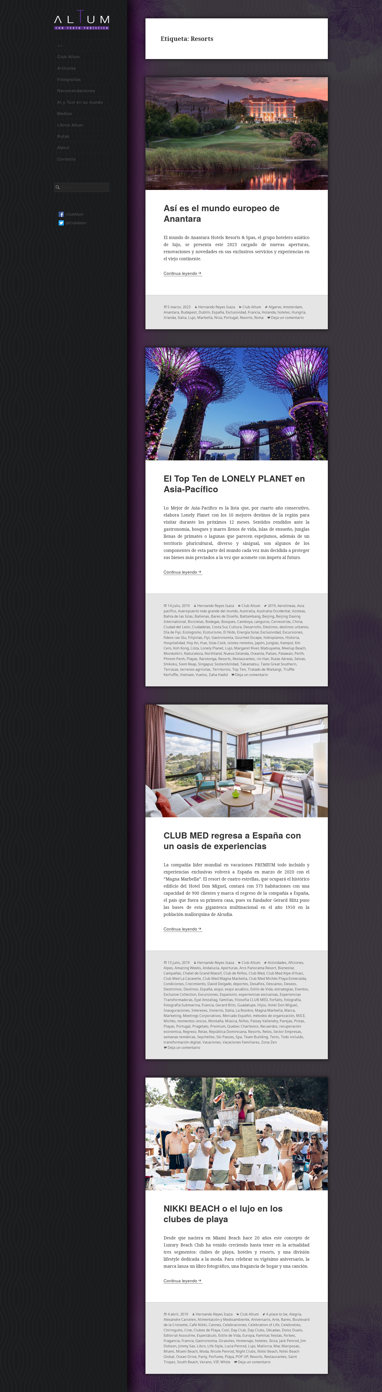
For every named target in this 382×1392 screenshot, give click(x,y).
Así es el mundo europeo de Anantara (222, 212)
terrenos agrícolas (195, 669)
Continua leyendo (180, 273)
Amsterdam (292, 306)
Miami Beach (187, 1351)
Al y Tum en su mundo (80, 102)
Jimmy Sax (186, 1346)
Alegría (295, 1314)
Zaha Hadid (218, 674)
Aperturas (229, 967)
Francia (254, 312)
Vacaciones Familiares (241, 1042)
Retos (267, 1031)
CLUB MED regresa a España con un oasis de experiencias (232, 840)
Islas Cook (217, 642)
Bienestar (286, 967)
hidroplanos (274, 637)
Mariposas (290, 1346)
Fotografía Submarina (182, 1005)
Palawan (285, 653)
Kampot (286, 642)
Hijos (261, 1005)
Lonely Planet (212, 648)
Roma (259, 317)
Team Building (256, 1036)
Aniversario (260, 1319)
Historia (292, 637)
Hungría (298, 312)
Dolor (286, 1330)
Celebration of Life (263, 1324)
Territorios (221, 669)
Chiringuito (173, 1330)
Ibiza (273, 1340)
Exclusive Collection (180, 994)
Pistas (299, 1021)
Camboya (244, 621)
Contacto (66, 159)
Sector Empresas (287, 1031)
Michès (170, 1021)
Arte (275, 1319)
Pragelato (200, 1026)
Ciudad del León (177, 626)
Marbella (204, 317)
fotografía (292, 999)
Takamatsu (249, 664)
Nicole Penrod (222, 1351)
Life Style (215, 1346)
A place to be (276, 1314)
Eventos (301, 989)
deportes (240, 983)
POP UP (242, 1356)
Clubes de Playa (207, 1330)
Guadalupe (246, 1005)
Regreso (189, 1031)
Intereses (199, 1010)
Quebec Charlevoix (242, 1026)
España (218, 312)
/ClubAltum (74, 214)
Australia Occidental (273, 611)
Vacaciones (211, 1042)
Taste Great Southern (278, 664)
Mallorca (264, 1346)
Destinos (270, 626)
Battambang (250, 616)
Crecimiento (195, 983)
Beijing (268, 616)
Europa (248, 1335)
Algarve (275, 306)
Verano (206, 1361)
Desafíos (257, 983)
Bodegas (212, 621)
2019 (272, 605)
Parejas (286, 1021)
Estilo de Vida (261, 989)
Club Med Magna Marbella (225, 978)
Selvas (299, 658)
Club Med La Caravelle (182, 978)
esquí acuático (236, 989)
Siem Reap (187, 664)
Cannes (215, 1324)
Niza (218, 317)
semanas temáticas (179, 1036)
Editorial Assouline (179, 1335)
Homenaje (244, 1340)
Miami (169, 1351)
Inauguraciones (177, 1010)
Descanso (274, 983)
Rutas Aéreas (282, 658)
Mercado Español (237, 1015)
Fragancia (172, 1340)
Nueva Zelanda (236, 653)
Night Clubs (246, 1351)
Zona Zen (269, 1042)
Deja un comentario (287, 317)
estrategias (283, 989)
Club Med (257, 973)
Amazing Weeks (188, 967)
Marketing (172, 1015)
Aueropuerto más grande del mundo (208, 611)
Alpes (168, 967)
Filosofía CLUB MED (251, 999)
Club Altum (68, 56)
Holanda (269, 312)
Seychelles (206, 1036)
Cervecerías (281, 621)
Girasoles (226, 1340)
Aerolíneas (286, 605)
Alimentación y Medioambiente (223, 1319)
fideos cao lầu (175, 637)
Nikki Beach (267, 1351)
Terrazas (171, 669)
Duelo (297, 1330)
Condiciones (174, 983)
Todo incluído (292, 1036)
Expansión (228, 994)
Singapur (205, 664)
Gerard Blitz (226, 1005)
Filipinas (195, 637)
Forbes (289, 1335)
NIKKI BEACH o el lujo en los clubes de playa (223, 1213)
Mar (276, 1346)
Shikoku (170, 664)
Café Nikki (198, 1324)
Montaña (215, 1021)
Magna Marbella (269, 1010)
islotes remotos (240, 642)
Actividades (277, 962)
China (297, 621)
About (63, 147)
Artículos (66, 68)
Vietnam (187, 674)
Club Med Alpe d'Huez (284, 973)
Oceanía (257, 653)
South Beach (187, 1361)
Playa (229, 1356)
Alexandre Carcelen (180, 1319)
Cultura (235, 626)
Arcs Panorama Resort (257, 967)
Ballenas (202, 616)
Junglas (272, 642)
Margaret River (246, 648)
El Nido (229, 632)
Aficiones (295, 962)
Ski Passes (225, 1036)
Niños (244, 1021)
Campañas (172, 973)
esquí (218, 989)
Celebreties (290, 1324)
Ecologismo (192, 632)
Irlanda (170, 317)
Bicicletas (196, 621)
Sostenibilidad (226, 664)
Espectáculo (206, 1335)
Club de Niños (235, 973)
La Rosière (244, 1010)
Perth (299, 653)
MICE (300, 1015)
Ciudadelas (201, 626)
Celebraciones (234, 1324)
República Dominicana (227, 1031)
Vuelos (201, 674)
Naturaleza (193, 653)
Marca (289, 1010)
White (225, 1361)
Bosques (228, 621)
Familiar (262, 1335)
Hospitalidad (174, 642)
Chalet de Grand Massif (202, 973)
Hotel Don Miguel (282, 1005)
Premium (217, 1026)
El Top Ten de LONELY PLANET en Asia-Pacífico (234, 483)
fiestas (276, 1335)
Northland (213, 653)
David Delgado (219, 983)
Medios (64, 113)
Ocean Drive (186, 1356)
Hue (203, 642)
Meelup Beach (294, 648)
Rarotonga (207, 658)
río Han (263, 658)
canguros (261, 621)
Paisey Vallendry (264, 1021)
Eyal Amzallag (205, 999)
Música (231, 1021)
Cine (188, 1330)
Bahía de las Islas (178, 616)
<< (60, 45)
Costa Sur (219, 626)
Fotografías (69, 79)
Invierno (216, 1010)
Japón (259, 642)
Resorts (246, 317)
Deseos (290, 983)
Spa (239, 1036)
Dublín (204, 312)
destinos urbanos (293, 626)
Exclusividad (236, 312)
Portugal (231, 317)
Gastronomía (222, 637)
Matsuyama (270, 648)
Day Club (238, 1330)
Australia (247, 611)
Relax (202, 1031)
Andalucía (211, 967)
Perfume (216, 1356)
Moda (204, 1351)
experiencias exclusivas (258, 994)
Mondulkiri (173, 653)
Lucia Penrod (235, 1346)
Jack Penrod (289, 1340)
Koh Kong (181, 648)
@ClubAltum (76, 222)
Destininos (173, 989)
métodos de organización (273, 1015)
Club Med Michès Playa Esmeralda (277, 978)
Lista (195, 648)
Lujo (191, 317)
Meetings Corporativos (202, 1015)
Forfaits (275, 999)
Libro (201, 1346)
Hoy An (192, 642)
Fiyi (207, 637)
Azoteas (298, 611)
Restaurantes (244, 658)
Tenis (274, 1036)
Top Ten (239, 669)
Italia (182, 317)
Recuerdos (268, 1026)
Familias (226, 999)
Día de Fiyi (172, 632)
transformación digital (182, 1042)
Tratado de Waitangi (264, 669)
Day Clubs (256, 1330)
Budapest (189, 312)
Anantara (171, 312)
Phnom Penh (174, 658)
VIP (216, 1361)
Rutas (63, 136)
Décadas (273, 1330)
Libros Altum (70, 125)
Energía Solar (248, 632)
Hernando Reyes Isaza (216, 306)
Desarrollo (252, 626)
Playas (192, 658)
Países (271, 653)
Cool (225, 1330)
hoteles (283, 312)
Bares (286, 1319)
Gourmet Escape (248, 637)
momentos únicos (191, 1021)
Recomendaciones (76, 90)
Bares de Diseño (224, 616)
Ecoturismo (212, 632)
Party (202, 1356)
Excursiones (292, 632)
